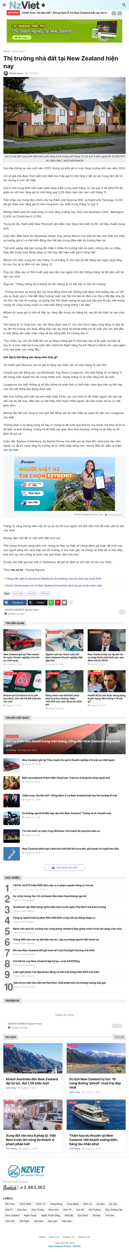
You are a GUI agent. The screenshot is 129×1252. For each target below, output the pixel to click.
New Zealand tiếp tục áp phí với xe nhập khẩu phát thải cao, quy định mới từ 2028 (106, 657)
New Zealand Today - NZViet (64, 1246)
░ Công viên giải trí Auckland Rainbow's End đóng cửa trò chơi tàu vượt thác (52, 578)
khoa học (54, 1209)
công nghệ (73, 1204)
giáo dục (22, 1209)
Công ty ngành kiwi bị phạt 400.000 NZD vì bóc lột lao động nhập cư (54, 917)
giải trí (8, 1209)
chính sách (18, 51)
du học (100, 1204)
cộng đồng (56, 1204)
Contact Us (68, 1236)
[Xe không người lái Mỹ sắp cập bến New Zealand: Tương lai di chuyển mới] (11, 818)
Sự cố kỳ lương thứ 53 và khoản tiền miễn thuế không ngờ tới (50, 896)
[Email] (64, 602)
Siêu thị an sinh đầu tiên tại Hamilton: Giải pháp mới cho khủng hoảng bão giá (59, 982)
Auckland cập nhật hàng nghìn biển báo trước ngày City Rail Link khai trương (59, 907)
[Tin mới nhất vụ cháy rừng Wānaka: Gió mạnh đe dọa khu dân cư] (11, 836)
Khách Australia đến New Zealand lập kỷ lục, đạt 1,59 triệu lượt (32, 1081)
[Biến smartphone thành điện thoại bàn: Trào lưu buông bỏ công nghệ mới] (11, 783)
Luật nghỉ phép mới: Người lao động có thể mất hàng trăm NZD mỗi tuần (56, 972)
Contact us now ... (115, 515)
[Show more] (71, 602)
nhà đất (32, 593)
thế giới (109, 1215)
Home (6, 51)
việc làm (52, 1221)
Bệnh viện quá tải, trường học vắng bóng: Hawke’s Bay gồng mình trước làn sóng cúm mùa (67, 928)
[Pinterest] (58, 602)
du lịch (113, 1204)
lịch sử (80, 1209)
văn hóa (38, 1221)
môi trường (95, 1209)
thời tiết (10, 1221)
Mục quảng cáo (113, 1209)
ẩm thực (10, 1204)
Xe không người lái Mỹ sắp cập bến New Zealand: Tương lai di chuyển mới (66, 813)
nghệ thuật (30, 1215)
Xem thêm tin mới (66, 867)
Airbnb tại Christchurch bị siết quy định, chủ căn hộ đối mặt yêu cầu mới (22, 698)
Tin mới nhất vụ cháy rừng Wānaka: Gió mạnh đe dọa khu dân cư (61, 831)
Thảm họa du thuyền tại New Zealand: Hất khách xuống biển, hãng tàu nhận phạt (93, 1140)
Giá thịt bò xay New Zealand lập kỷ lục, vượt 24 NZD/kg (46, 961)
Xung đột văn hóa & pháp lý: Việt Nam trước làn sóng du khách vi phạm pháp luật (31, 1140)
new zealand (12, 1215)
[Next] (119, 13)
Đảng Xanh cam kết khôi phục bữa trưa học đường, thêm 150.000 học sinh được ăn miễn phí (64, 700)
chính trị (40, 1204)
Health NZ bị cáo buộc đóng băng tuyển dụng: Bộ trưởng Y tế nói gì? (106, 698)
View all (119, 1037)
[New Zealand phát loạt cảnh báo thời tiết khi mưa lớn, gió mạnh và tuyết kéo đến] (11, 854)
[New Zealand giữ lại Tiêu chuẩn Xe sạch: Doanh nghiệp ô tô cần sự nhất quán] (11, 765)
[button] (4, 5)
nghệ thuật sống (50, 1215)
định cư (88, 1204)
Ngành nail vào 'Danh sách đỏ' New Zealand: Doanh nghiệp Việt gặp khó (64, 657)
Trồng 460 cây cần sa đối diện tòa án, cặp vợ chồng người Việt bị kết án (56, 939)
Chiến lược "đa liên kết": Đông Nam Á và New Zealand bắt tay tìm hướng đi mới (66, 12)
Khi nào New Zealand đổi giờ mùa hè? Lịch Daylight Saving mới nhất (54, 950)
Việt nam (67, 1221)
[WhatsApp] (51, 602)
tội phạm (24, 1221)
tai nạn (96, 1215)
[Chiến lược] (11, 800)
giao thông (38, 1209)
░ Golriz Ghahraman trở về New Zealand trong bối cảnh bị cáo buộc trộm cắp (52, 585)
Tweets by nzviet (64, 1014)
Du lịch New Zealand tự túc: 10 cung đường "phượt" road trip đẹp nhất (95, 1083)
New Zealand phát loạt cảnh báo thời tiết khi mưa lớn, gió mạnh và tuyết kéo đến (70, 848)
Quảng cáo (84, 1236)
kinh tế (67, 1209)
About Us (54, 1236)
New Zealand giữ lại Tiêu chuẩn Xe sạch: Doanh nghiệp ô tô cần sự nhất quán (21, 657)
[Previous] (113, 13)
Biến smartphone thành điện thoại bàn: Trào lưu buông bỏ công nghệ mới (66, 777)
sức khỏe (83, 1215)
